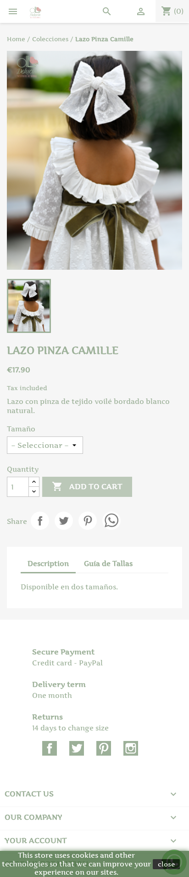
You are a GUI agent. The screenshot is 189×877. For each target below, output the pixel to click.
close (166, 864)
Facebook (49, 748)
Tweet (64, 521)
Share (40, 521)
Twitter (76, 748)
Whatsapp (111, 521)
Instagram (130, 748)
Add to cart (87, 486)
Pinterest (87, 521)
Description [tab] (48, 563)
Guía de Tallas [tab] (108, 563)
